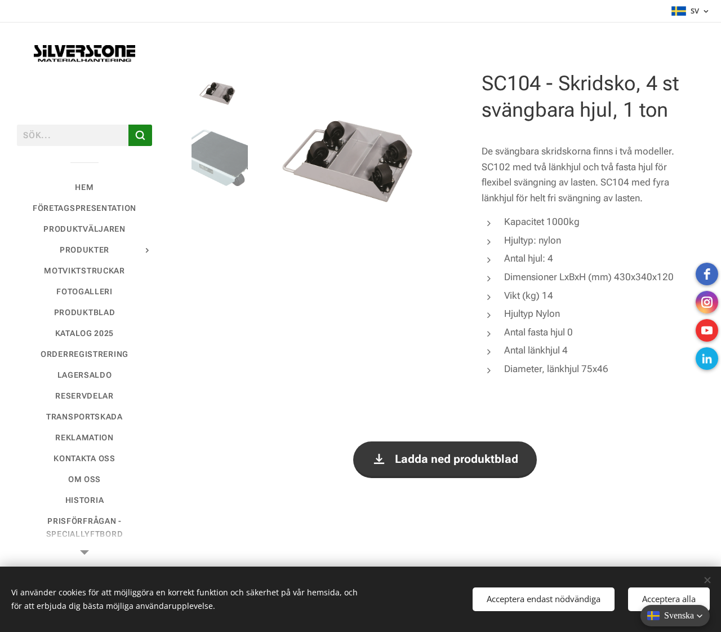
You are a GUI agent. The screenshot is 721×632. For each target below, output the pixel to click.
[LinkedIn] (707, 358)
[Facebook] (707, 274)
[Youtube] (707, 330)
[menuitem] (84, 187)
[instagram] (707, 302)
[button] (675, 615)
